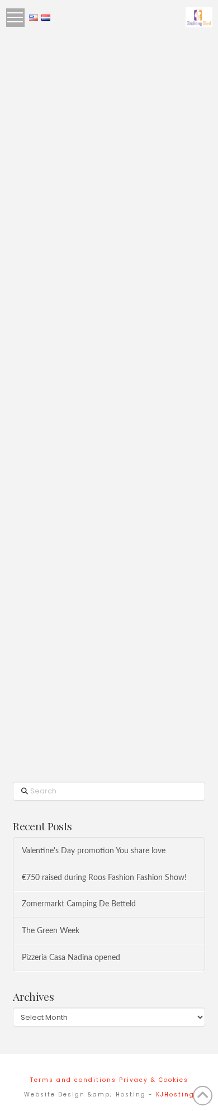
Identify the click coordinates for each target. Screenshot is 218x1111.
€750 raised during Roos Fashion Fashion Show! (104, 877)
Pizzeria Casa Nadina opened (71, 957)
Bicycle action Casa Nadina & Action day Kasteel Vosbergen (106, 558)
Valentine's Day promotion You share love (93, 851)
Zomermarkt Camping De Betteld (79, 904)
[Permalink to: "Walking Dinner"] (109, 94)
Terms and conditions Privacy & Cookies (109, 1080)
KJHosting (175, 1094)
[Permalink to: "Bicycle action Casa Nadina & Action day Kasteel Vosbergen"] (109, 450)
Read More (53, 343)
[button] (15, 17)
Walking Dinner (74, 187)
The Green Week (50, 930)
